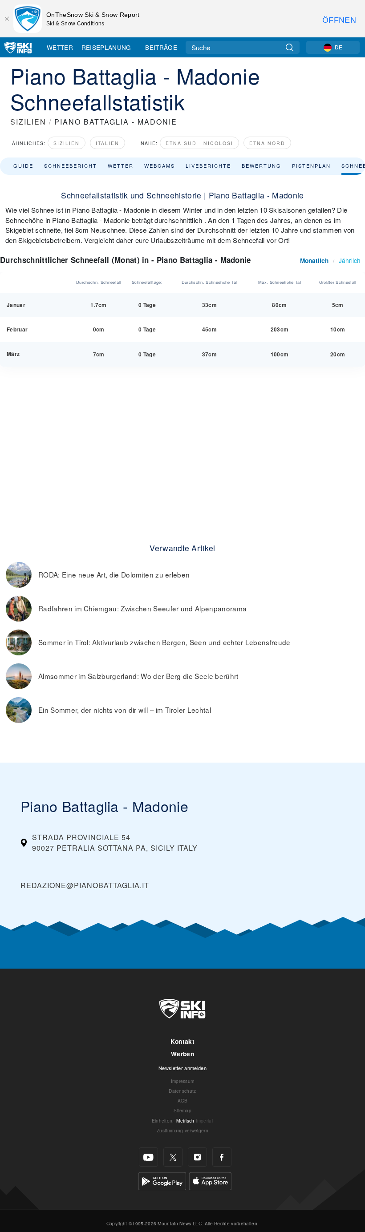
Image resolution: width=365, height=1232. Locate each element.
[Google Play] (162, 1180)
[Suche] (290, 47)
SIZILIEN (28, 122)
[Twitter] (172, 1157)
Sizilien (66, 143)
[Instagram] (197, 1157)
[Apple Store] (210, 1180)
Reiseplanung (106, 47)
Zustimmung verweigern (182, 1130)
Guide (23, 165)
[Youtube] (148, 1157)
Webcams (159, 165)
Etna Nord (267, 143)
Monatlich (314, 260)
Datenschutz (182, 1090)
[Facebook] (221, 1157)
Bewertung (261, 165)
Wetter (60, 47)
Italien (107, 143)
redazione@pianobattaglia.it (84, 885)
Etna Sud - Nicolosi (199, 143)
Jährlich (350, 260)
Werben (182, 1054)
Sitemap (182, 1110)
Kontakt (182, 1041)
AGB (183, 1100)
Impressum (183, 1081)
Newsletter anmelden (182, 1067)
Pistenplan (311, 165)
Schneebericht (70, 165)
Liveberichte (208, 165)
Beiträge (161, 47)
